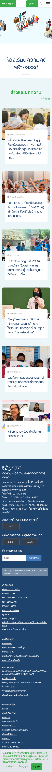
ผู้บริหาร (5, 614)
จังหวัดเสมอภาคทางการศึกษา (14, 690)
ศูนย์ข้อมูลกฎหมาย (9, 618)
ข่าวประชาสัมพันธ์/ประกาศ (12, 742)
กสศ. (11, 526)
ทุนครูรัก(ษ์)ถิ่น (8, 651)
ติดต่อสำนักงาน (8, 725)
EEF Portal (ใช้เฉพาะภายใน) (14, 629)
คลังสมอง (6, 717)
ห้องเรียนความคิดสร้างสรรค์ (15, 694)
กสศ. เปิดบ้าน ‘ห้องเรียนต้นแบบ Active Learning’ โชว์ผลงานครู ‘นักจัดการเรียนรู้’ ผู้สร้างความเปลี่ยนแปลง (26, 208)
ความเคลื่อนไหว (8, 704)
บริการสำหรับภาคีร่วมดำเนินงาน (15, 729)
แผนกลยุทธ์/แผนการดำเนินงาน (14, 597)
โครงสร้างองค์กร (9, 605)
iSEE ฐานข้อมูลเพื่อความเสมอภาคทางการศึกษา (21, 682)
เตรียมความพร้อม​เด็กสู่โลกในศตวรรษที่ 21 (24, 433)
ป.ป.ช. (11, 542)
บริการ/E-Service (9, 733)
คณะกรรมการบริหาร (10, 610)
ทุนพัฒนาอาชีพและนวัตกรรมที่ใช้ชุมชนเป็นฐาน (20, 655)
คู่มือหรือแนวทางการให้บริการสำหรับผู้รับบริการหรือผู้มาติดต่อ (24, 624)
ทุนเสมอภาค (7, 643)
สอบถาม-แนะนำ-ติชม (10, 746)
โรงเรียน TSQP (8, 686)
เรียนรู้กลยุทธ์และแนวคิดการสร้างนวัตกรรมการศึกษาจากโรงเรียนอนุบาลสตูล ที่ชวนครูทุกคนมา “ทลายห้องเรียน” (26, 325)
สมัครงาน (6, 738)
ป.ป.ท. (30, 542)
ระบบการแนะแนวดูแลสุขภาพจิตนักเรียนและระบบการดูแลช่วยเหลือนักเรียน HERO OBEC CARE (24, 672)
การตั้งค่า (10, 766)
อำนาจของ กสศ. (9, 593)
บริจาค (32, 3)
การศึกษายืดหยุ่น (9, 678)
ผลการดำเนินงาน (9, 601)
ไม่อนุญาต (23, 766)
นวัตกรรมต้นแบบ (9, 667)
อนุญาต (36, 766)
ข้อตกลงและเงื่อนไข (9, 721)
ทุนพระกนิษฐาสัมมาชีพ (11, 659)
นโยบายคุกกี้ (22, 762)
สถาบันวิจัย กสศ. (9, 712)
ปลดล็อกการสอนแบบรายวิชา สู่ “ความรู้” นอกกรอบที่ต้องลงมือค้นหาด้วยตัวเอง (26, 381)
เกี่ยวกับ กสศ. (7, 584)
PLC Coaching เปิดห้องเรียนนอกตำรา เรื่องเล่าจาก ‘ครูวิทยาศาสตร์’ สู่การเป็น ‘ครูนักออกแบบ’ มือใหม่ (25, 267)
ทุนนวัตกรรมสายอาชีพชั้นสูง (13, 647)
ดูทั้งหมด (45, 98)
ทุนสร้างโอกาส (8, 638)
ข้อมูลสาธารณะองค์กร (11, 589)
